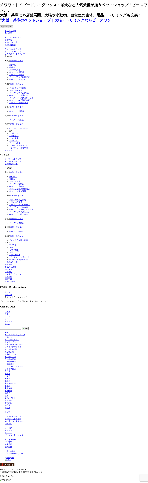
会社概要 (8, 33)
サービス (8, 428)
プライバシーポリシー (14, 453)
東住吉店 (8, 388)
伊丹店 (7, 374)
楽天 (6, 396)
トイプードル (10, 342)
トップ (7, 412)
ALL (6, 333)
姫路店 (7, 386)
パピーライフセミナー (14, 366)
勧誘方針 (8, 279)
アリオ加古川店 (11, 349)
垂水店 (7, 379)
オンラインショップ (13, 37)
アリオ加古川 (10, 357)
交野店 (7, 371)
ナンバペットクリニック (19, 145)
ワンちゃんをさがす (13, 416)
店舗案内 (8, 424)
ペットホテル (14, 143)
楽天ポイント (10, 398)
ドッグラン (13, 136)
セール (7, 324)
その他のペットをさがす (15, 421)
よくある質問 (10, 31)
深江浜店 (8, 400)
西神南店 (8, 403)
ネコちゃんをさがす (13, 419)
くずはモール (10, 354)
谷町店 (7, 405)
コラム (7, 316)
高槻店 (7, 408)
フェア (7, 312)
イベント (8, 269)
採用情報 (8, 40)
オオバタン (9, 337)
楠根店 (7, 393)
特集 (6, 314)
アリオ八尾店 (10, 359)
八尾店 (7, 376)
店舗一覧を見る (16, 61)
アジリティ (13, 133)
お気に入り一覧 (11, 42)
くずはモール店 (11, 362)
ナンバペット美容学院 (18, 148)
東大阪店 (8, 391)
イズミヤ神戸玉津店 (13, 347)
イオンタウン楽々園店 (14, 344)
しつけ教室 (13, 138)
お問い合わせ (10, 45)
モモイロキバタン (12, 340)
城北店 (7, 381)
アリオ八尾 (9, 352)
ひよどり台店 (10, 369)
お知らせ (8, 150)
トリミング (13, 141)
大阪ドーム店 (10, 383)
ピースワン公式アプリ (14, 435)
